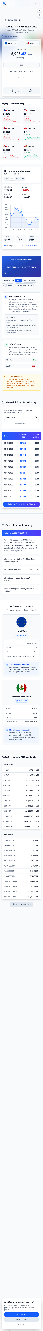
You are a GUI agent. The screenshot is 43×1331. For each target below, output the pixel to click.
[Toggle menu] (39, 3)
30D (12, 179)
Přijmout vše (21, 1314)
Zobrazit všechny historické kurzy (21, 504)
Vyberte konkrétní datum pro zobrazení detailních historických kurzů (18, 411)
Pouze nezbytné (21, 1320)
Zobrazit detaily (20, 424)
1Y (23, 179)
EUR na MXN (12, 20)
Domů (4, 20)
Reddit (10, 285)
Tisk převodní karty (23, 904)
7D (7, 179)
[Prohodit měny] (21, 43)
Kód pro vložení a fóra (24, 285)
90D (17, 179)
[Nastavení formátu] (39, 10)
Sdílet (18, 281)
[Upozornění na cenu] (35, 3)
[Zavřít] (39, 1300)
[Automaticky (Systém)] (39, 15)
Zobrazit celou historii (29, 246)
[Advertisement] (21, 12)
